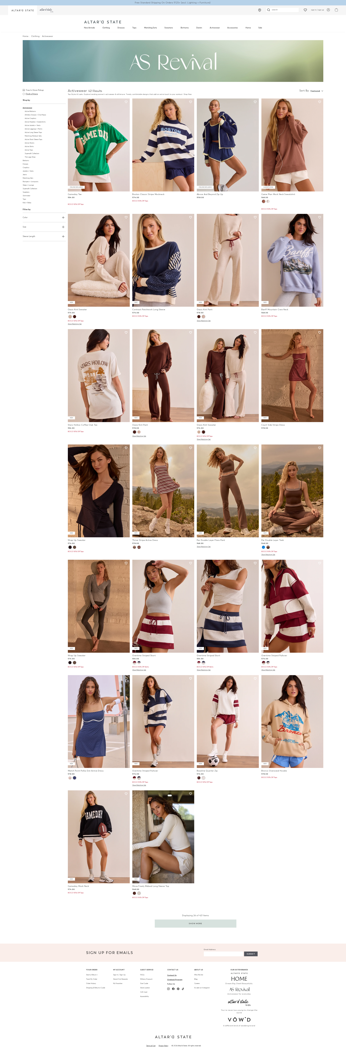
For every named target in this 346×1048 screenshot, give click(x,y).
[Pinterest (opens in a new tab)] (178, 989)
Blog (195, 979)
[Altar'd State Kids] (239, 1002)
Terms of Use (150, 1046)
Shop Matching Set (75, 324)
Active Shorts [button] (29, 143)
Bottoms (185, 28)
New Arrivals (89, 28)
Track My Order (91, 979)
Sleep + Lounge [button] (28, 185)
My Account (119, 970)
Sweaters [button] (26, 192)
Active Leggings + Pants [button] (33, 129)
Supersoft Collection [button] (32, 153)
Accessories (232, 28)
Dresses (121, 28)
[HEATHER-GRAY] (268, 201)
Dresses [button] (25, 164)
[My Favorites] (305, 10)
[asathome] (239, 977)
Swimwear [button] (26, 196)
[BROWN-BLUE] (198, 777)
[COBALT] (263, 547)
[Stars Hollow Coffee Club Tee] (99, 375)
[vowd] (239, 1019)
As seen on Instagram (202, 988)
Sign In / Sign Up (119, 975)
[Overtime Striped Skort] (163, 606)
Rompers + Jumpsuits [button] (30, 182)
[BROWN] (263, 201)
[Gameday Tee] (99, 144)
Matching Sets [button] (28, 178)
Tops (134, 28)
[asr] (239, 989)
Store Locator (145, 988)
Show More (195, 923)
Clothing (106, 28)
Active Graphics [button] (30, 118)
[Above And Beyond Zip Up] (228, 144)
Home (248, 28)
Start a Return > (92, 975)
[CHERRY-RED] (69, 777)
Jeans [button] (25, 174)
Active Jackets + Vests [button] (32, 125)
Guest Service (146, 970)
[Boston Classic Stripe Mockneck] (163, 144)
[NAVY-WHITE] (74, 777)
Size (24, 227)
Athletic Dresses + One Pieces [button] (35, 115)
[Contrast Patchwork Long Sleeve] (163, 260)
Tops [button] (24, 199)
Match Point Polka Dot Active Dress (86, 771)
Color (25, 217)
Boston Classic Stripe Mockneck (148, 194)
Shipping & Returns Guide (95, 988)
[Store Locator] (259, 10)
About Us (198, 970)
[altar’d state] (22, 10)
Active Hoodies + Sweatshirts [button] (35, 122)
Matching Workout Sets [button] (33, 136)
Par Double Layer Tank (272, 540)
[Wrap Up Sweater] (99, 490)
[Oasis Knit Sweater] (99, 260)
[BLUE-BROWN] (134, 547)
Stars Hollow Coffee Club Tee (82, 425)
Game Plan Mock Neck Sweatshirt (278, 194)
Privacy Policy (163, 1046)
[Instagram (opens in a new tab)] (168, 989)
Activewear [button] (27, 108)
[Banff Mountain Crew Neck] (292, 260)
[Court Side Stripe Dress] (292, 375)
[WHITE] (139, 893)
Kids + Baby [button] (27, 203)
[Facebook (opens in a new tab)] (173, 989)
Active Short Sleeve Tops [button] (33, 139)
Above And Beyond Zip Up (210, 194)
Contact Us (172, 970)
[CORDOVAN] (139, 547)
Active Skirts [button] (29, 146)
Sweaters (168, 28)
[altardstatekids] (46, 10)
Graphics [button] (26, 167)
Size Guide (144, 983)
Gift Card (143, 992)
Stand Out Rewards (120, 979)
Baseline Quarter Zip (207, 771)
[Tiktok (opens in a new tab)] (183, 989)
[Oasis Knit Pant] (228, 260)
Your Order (91, 970)
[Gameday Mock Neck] (99, 836)
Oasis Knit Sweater (77, 309)
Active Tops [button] (29, 150)
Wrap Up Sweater (77, 540)
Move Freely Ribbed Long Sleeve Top (150, 886)
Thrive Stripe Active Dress (145, 540)
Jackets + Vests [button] (28, 171)
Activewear (215, 28)
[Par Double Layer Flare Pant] (228, 490)
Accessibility (144, 996)
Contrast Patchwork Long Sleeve (148, 309)
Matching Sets (150, 28)
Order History (91, 983)
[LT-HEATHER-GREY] (203, 777)
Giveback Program (174, 980)
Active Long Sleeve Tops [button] (33, 132)
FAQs (142, 975)
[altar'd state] (103, 22)
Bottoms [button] (26, 160)
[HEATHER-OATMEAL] (70, 316)
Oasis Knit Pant (204, 309)
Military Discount (146, 979)
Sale (260, 28)
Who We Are (198, 975)
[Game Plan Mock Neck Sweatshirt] (292, 144)
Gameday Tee (75, 194)
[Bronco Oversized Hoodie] (292, 721)
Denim (199, 28)
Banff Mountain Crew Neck (274, 309)
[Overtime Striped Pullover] (292, 606)
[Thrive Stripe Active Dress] (163, 490)
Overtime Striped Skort (144, 655)
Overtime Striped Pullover (274, 655)
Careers (197, 983)
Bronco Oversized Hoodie (274, 771)
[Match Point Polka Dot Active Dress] (99, 721)
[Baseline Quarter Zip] (228, 721)
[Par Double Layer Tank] (292, 490)
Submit (251, 954)
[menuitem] (89, 28)
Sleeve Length (29, 236)
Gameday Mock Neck (78, 886)
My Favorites (117, 983)
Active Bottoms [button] (30, 111)
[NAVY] (70, 547)
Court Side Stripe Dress (273, 425)
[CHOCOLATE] (74, 316)
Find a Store (32, 94)
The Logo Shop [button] (30, 157)
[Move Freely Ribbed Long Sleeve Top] (163, 836)
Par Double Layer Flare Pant (211, 540)
